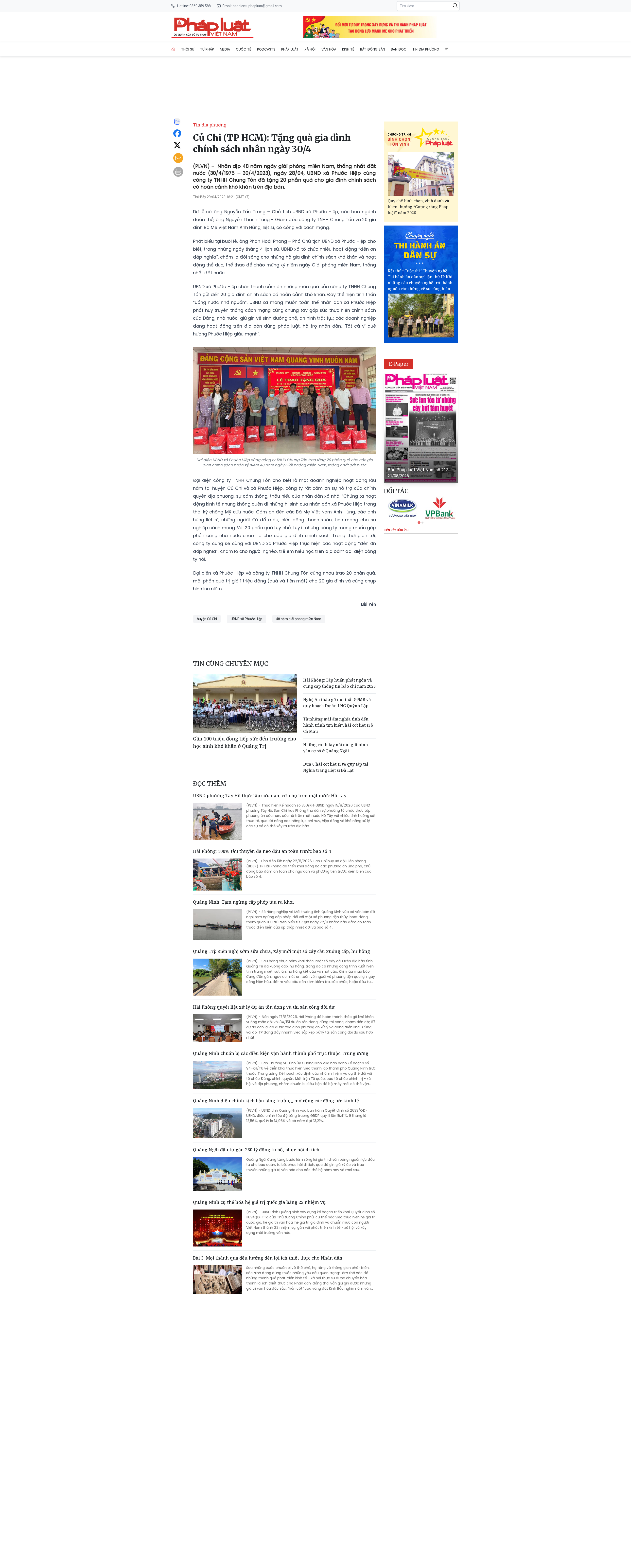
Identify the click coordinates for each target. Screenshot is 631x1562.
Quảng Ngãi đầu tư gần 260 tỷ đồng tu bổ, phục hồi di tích (256, 1150)
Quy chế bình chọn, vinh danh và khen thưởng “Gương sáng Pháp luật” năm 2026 (418, 206)
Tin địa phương (425, 49)
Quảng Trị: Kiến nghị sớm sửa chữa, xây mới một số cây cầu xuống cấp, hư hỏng (281, 951)
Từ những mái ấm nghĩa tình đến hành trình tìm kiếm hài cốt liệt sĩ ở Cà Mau (338, 725)
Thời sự (187, 49)
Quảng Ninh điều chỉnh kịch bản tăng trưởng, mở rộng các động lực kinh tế (276, 1101)
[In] (178, 172)
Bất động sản (372, 49)
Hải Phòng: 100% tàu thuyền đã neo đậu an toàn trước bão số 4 (262, 851)
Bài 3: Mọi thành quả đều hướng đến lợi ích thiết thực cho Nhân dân (267, 1258)
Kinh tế (348, 49)
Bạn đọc (398, 49)
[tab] (419, 522)
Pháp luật (289, 49)
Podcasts (266, 49)
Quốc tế (243, 49)
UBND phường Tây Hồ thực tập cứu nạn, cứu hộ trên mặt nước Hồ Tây (269, 795)
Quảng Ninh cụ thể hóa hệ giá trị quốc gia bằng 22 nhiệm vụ (259, 1202)
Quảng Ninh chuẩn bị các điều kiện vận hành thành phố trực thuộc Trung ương (280, 1053)
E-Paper (398, 364)
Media (225, 49)
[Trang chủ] (173, 49)
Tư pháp (207, 49)
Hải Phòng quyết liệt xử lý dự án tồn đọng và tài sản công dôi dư (264, 1007)
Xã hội (310, 49)
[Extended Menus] (447, 49)
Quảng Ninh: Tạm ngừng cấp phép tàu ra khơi (243, 902)
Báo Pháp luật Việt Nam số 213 (418, 469)
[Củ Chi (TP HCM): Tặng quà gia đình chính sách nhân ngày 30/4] (212, 27)
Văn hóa (328, 49)
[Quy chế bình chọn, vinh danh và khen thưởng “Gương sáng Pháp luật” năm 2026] (421, 174)
